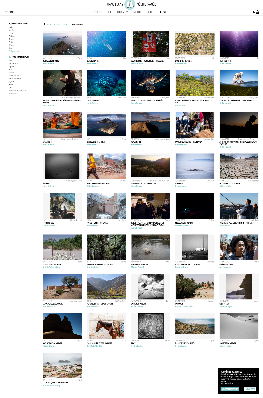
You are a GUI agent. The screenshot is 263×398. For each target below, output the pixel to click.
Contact (150, 12)
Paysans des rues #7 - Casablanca (188, 142)
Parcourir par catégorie (18, 23)
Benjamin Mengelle (225, 306)
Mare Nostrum (225, 61)
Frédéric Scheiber (181, 186)
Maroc (11, 60)
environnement (14, 51)
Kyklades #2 (136, 142)
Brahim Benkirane (93, 186)
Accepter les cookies (230, 389)
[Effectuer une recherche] (254, 12)
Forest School (48, 223)
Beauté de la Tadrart (227, 343)
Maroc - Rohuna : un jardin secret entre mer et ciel (193, 101)
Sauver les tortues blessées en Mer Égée (147, 100)
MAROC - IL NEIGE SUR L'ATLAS (97, 223)
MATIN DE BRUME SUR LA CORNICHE (187, 264)
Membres (98, 12)
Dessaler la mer (93, 61)
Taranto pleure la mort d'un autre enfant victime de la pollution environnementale (148, 224)
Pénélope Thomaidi (137, 267)
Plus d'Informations (227, 383)
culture (11, 45)
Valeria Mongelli (136, 228)
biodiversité (13, 93)
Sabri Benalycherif (49, 225)
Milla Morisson (180, 105)
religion (11, 39)
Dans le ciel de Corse (51, 61)
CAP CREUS (179, 183)
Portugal (11, 72)
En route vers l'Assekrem (185, 343)
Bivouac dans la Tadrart (52, 343)
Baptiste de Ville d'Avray (51, 267)
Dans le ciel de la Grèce (96, 142)
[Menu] (6, 12)
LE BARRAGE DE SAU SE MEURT (230, 183)
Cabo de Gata (224, 304)
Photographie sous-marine (18, 90)
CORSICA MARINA (93, 100)
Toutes (11, 27)
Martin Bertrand (48, 63)
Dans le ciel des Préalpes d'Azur (143, 183)
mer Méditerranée (15, 78)
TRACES (133, 343)
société (11, 30)
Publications (122, 12)
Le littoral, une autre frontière (55, 383)
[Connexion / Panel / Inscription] (258, 12)
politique (12, 36)
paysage (11, 66)
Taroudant (179, 304)
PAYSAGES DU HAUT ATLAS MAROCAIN (100, 304)
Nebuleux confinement (184, 223)
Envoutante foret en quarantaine (100, 264)
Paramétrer (250, 389)
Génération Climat (226, 264)
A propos (137, 12)
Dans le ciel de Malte (183, 61)
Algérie (11, 81)
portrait (11, 42)
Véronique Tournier (137, 63)
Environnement (14, 75)
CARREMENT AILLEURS (139, 304)
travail (11, 33)
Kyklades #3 (47, 142)
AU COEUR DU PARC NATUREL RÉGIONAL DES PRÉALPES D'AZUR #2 (238, 143)
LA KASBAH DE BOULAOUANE (53, 304)
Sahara (11, 87)
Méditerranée (13, 63)
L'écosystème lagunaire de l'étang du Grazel (236, 100)
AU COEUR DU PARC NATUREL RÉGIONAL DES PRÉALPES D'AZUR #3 (62, 101)
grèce (11, 84)
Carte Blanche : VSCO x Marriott (99, 343)
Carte (109, 12)
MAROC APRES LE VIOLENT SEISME (98, 183)
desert (11, 69)
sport (10, 48)
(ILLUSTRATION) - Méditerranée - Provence (147, 61)
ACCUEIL (50, 24)
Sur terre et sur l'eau (139, 264)
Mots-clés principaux (20, 57)
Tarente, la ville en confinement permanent (236, 223)
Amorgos (46, 183)
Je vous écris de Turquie (52, 264)
